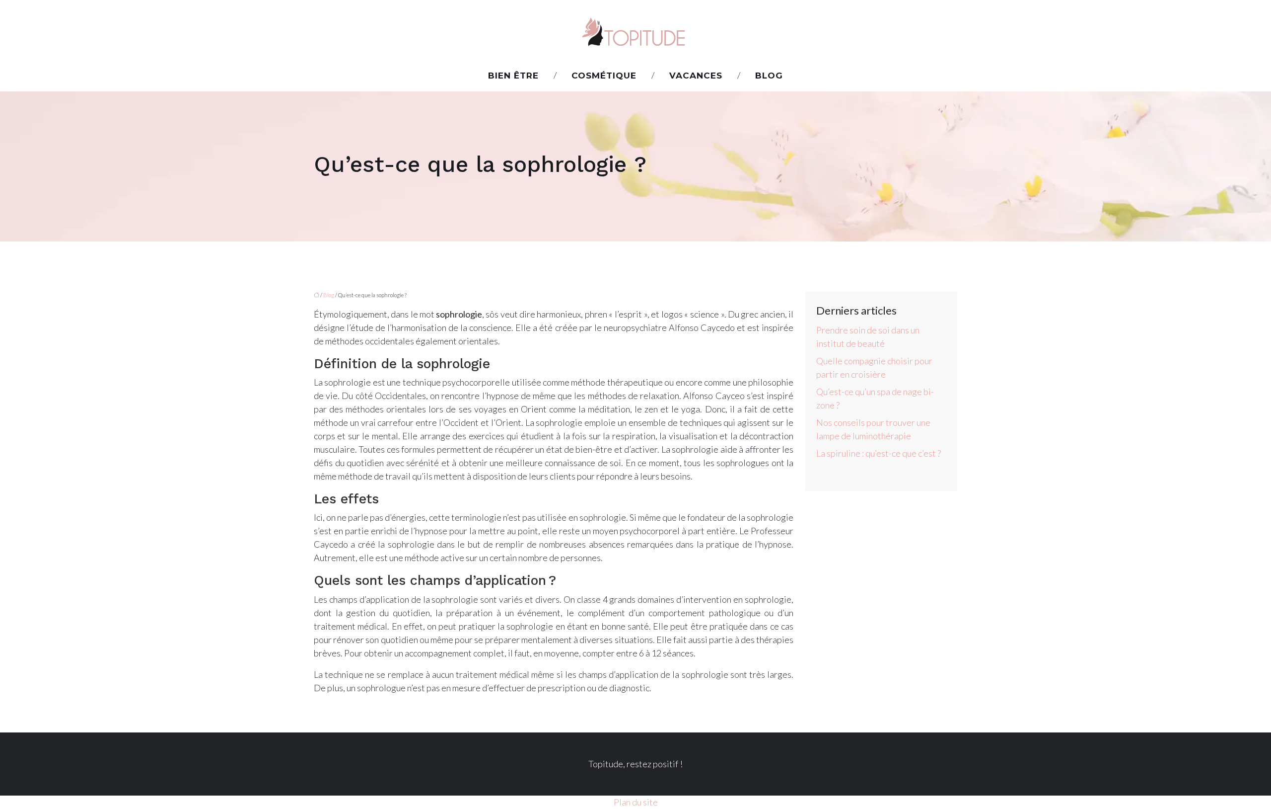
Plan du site (636, 802)
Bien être (513, 76)
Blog (769, 76)
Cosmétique (603, 76)
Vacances (695, 76)
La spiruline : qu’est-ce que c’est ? (878, 453)
